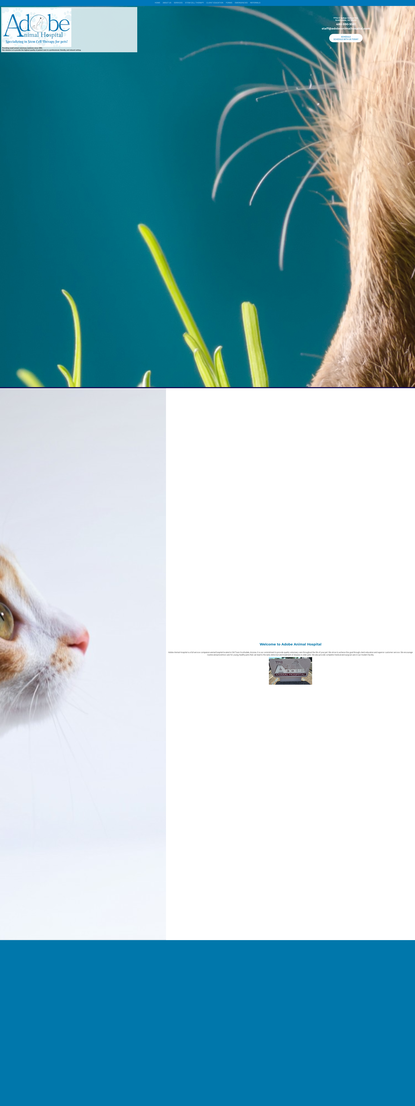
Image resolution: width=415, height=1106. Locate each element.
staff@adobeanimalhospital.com (346, 28)
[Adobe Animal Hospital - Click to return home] (36, 27)
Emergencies (241, 3)
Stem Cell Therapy (194, 3)
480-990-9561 (346, 24)
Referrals (255, 3)
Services (178, 3)
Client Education (214, 3)
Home (157, 3)
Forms (229, 3)
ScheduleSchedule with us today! (346, 38)
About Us (167, 3)
